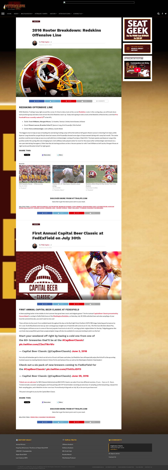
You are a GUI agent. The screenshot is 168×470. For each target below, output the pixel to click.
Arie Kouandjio (42, 206)
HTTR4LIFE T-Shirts (41, 13)
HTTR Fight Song (64, 13)
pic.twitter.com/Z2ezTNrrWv (36, 344)
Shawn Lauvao (39, 208)
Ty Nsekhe (83, 208)
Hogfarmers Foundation (126, 467)
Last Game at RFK (22, 458)
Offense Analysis (67, 444)
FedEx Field (34, 417)
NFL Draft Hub (67, 451)
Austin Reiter (53, 206)
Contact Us (77, 13)
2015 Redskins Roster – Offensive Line (31, 184)
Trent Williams (73, 208)
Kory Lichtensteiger (100, 206)
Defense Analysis (67, 448)
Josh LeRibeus (77, 206)
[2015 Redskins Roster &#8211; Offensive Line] (35, 174)
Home (9, 13)
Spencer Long (50, 208)
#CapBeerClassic (72, 340)
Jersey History (20, 444)
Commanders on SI (98, 467)
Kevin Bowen (87, 206)
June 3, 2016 (79, 351)
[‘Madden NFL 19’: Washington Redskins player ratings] (68, 174)
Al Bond (33, 206)
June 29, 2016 (80, 375)
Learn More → (114, 449)
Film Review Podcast (69, 458)
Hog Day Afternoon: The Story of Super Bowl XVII (32, 448)
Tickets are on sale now (27, 382)
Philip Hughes (45, 42)
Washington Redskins (95, 208)
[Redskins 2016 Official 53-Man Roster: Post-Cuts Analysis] (101, 174)
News (16, 13)
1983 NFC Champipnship (24, 451)
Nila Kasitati (28, 208)
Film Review (139, 467)
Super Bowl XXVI (21, 454)
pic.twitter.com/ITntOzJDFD (63, 369)
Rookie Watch (66, 454)
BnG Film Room (26, 13)
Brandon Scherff (65, 206)
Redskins (82, 112)
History (53, 13)
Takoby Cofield (61, 208)
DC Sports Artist (114, 453)
